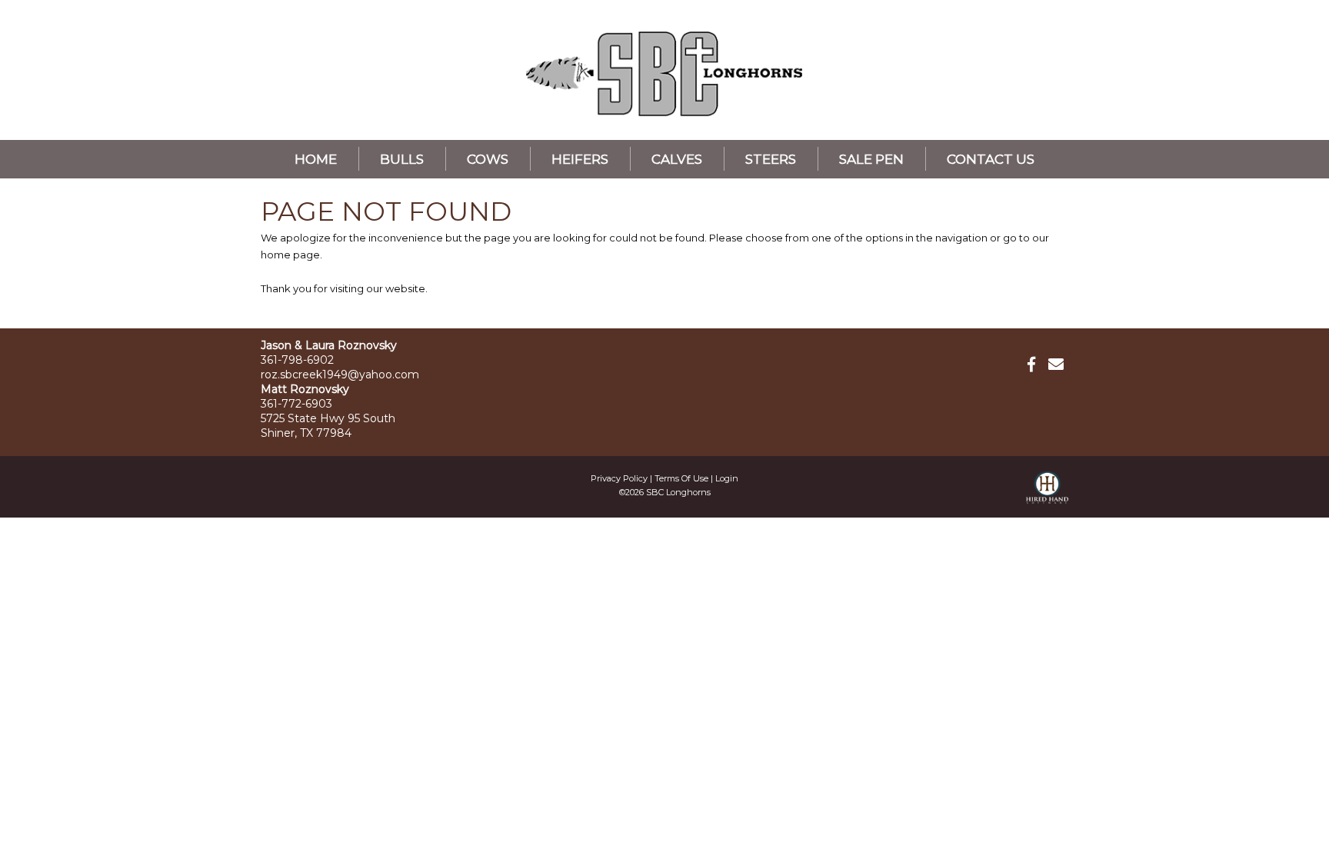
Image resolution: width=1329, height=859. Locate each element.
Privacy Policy (619, 478)
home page (290, 254)
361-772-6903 (296, 404)
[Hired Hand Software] (1047, 494)
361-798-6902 (297, 360)
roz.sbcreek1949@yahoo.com (340, 374)
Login (726, 478)
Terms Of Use (681, 478)
